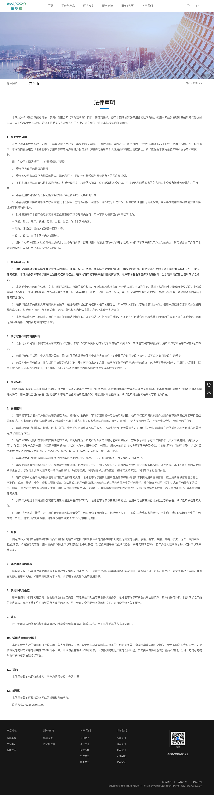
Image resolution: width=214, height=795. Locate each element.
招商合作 (121, 738)
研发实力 (84, 762)
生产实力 (84, 756)
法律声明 (33, 83)
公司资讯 (121, 750)
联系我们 (121, 762)
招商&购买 (127, 5)
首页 (50, 5)
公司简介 (84, 738)
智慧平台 (11, 738)
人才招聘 (121, 756)
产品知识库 (49, 744)
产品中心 (11, 744)
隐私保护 (12, 83)
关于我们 (147, 5)
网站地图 (197, 781)
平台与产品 (68, 5)
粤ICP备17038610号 (191, 785)
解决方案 (88, 5)
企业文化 (84, 744)
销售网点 (48, 738)
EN (197, 5)
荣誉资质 (84, 750)
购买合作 (121, 744)
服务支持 (107, 5)
